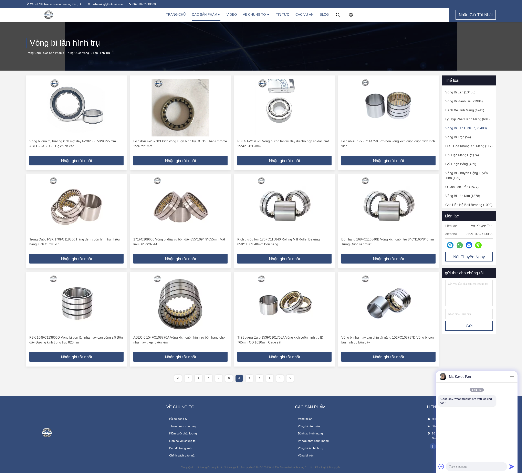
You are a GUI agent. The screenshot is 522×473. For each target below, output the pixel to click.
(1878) (462, 196)
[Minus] (511, 376)
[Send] (512, 466)
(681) (467, 119)
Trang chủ (176, 14)
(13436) (460, 92)
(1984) (464, 101)
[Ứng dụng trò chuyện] (450, 245)
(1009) (468, 205)
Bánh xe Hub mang (310, 433)
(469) (460, 164)
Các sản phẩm (204, 14)
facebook (433, 446)
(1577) (462, 187)
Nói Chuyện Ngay (469, 257)
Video (232, 14)
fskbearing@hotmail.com (108, 4)
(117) (468, 146)
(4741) (464, 110)
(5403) (466, 128)
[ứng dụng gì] (460, 245)
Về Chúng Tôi (255, 14)
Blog (324, 14)
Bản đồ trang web (180, 448)
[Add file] (441, 466)
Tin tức (282, 14)
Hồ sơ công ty (178, 418)
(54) (458, 137)
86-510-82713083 (144, 4)
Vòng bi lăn (305, 418)
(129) (466, 175)
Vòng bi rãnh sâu (309, 426)
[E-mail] (469, 245)
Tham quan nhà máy (182, 426)
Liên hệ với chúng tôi (182, 440)
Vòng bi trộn (306, 455)
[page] (178, 378)
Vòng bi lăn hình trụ (310, 448)
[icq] (478, 245)
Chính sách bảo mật (182, 455)
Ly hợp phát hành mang (313, 440)
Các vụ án (304, 14)
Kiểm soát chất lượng (183, 433)
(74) (462, 155)
